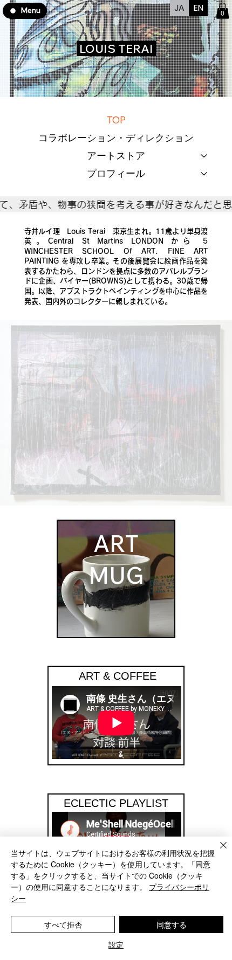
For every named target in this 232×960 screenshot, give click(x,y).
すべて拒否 (63, 924)
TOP (116, 120)
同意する (171, 924)
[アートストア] (204, 155)
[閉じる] (217, 852)
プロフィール (116, 173)
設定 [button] (116, 944)
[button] (222, 11)
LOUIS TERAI (116, 48)
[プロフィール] (204, 173)
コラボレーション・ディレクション (116, 138)
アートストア (116, 155)
